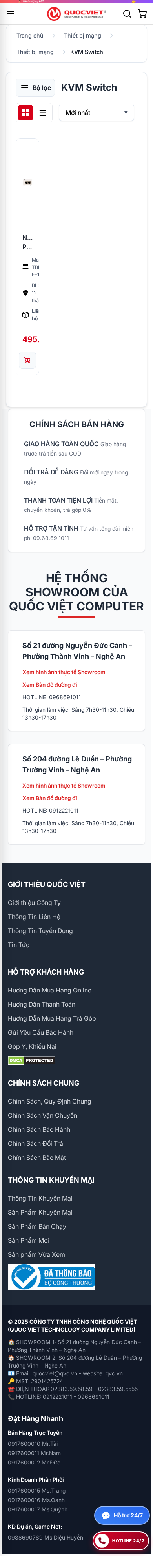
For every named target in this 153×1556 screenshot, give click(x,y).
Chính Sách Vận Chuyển (42, 1115)
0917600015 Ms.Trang (37, 1490)
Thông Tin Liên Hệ (34, 917)
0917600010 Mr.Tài (33, 1443)
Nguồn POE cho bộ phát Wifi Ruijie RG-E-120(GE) (27, 242)
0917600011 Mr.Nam (34, 1453)
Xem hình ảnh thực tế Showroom (64, 672)
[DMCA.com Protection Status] (76, 1060)
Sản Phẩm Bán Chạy (37, 1226)
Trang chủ (30, 35)
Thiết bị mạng (82, 35)
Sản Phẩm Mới (28, 1240)
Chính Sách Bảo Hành (39, 1129)
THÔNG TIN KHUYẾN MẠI (51, 1180)
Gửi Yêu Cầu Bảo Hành (40, 1032)
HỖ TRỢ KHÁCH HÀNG (46, 972)
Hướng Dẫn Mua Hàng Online (49, 990)
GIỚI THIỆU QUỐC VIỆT (47, 884)
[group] (76, 1)
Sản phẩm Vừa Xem (36, 1254)
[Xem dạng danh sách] (43, 112)
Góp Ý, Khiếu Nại (32, 1046)
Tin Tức (18, 945)
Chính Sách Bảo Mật (37, 1157)
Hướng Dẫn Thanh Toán (41, 1004)
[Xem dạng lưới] (25, 112)
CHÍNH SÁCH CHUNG (43, 1083)
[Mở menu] (10, 13)
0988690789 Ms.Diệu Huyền (45, 1537)
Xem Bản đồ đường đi (49, 684)
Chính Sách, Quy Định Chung (49, 1101)
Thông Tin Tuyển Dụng (40, 931)
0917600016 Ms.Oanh (36, 1500)
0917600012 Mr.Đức (34, 1462)
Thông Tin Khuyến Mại (40, 1198)
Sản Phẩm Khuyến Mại (40, 1212)
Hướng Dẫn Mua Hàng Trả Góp (52, 1018)
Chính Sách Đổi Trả (35, 1143)
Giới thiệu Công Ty (34, 902)
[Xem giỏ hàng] (142, 13)
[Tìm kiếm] (127, 13)
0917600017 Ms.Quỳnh (37, 1509)
